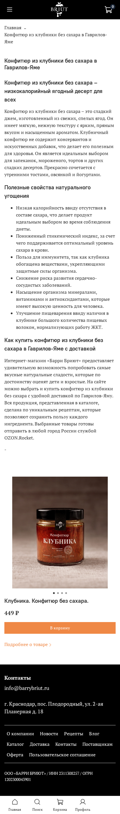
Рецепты (73, 733)
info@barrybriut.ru (26, 688)
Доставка (40, 744)
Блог (94, 733)
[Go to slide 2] (58, 593)
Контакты (66, 744)
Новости (49, 733)
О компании (20, 733)
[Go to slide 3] (62, 593)
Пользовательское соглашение (62, 754)
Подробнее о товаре (26, 644)
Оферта (15, 754)
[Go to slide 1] (54, 593)
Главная (12, 27)
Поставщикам (97, 744)
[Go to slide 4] (66, 593)
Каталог (15, 744)
